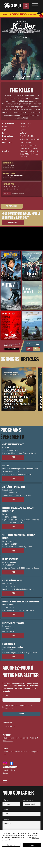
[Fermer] (40, 833)
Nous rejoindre (22, 738)
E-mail (5, 696)
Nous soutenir (8, 738)
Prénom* (5, 800)
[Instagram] (5, 763)
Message (6, 819)
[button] (13, 457)
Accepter (32, 845)
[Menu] (35, 6)
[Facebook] (11, 763)
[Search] (26, 6)
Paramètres (11, 845)
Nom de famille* (28, 800)
